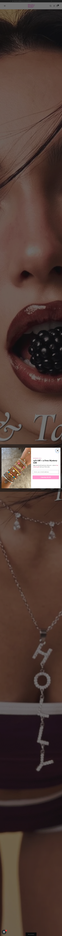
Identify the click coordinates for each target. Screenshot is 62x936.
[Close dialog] (57, 450)
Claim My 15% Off (46, 477)
